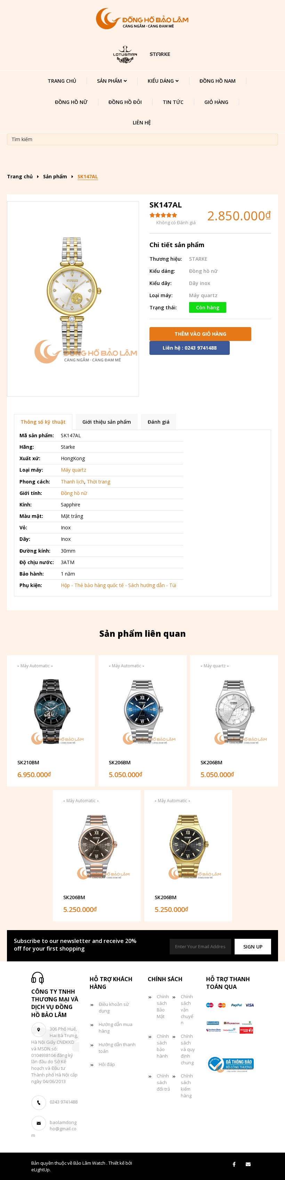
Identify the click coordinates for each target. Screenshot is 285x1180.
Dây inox (199, 283)
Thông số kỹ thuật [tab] (43, 421)
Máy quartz (203, 295)
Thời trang (98, 481)
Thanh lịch (72, 481)
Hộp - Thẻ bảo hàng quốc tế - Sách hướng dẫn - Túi (118, 585)
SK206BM (120, 762)
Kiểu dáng (161, 81)
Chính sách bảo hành (163, 1046)
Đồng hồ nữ (71, 102)
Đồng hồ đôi (125, 102)
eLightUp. (41, 1169)
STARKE (198, 258)
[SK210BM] (50, 715)
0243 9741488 (64, 1102)
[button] (253, 946)
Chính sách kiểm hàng (187, 1086)
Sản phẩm (109, 81)
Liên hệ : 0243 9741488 (190, 347)
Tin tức (173, 102)
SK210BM (28, 762)
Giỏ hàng (216, 102)
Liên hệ (142, 122)
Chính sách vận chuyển (187, 1009)
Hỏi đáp (107, 1064)
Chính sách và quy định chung (188, 1049)
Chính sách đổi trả (163, 1082)
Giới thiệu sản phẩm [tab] (106, 421)
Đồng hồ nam (218, 81)
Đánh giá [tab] (159, 421)
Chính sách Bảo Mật (163, 1006)
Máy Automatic (35, 666)
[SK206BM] (142, 715)
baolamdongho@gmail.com (53, 1129)
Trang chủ (62, 81)
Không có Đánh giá (176, 222)
